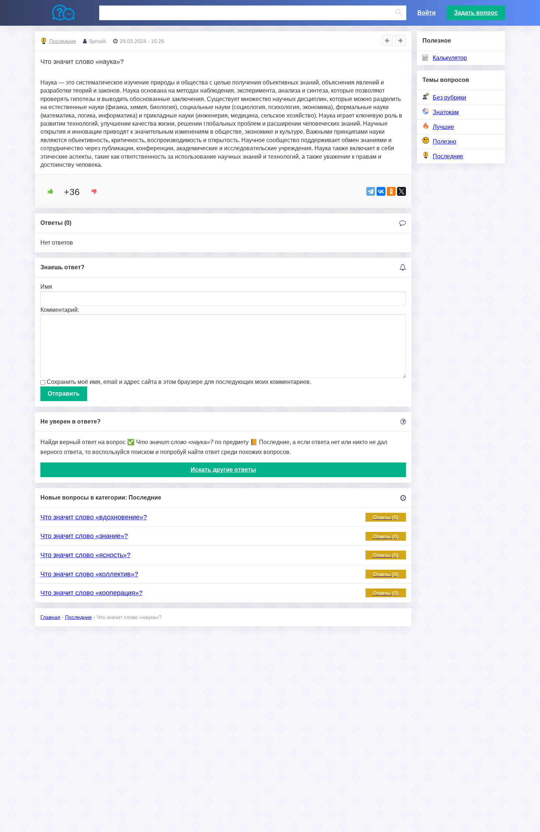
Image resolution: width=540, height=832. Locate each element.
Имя (46, 287)
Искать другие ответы (223, 470)
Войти (426, 13)
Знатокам (446, 112)
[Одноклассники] (391, 191)
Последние (448, 156)
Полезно (444, 141)
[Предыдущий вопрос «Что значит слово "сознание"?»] (387, 40)
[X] (401, 191)
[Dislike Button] (91, 191)
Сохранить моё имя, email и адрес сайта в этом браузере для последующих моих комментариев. (179, 382)
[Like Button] (47, 191)
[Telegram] (370, 191)
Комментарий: (59, 310)
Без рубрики (449, 97)
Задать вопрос (476, 13)
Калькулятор (450, 58)
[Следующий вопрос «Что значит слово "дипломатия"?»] (400, 40)
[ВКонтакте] (381, 191)
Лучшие (443, 127)
